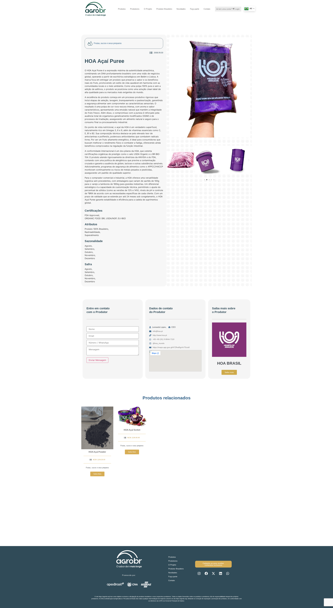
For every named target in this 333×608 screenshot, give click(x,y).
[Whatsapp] (227, 573)
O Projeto (148, 9)
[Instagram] (199, 573)
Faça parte (194, 9)
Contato (207, 9)
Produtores (134, 9)
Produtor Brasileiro (164, 9)
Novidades (181, 9)
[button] (169, 160)
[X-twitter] (213, 573)
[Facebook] (206, 573)
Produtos (122, 9)
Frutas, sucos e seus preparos (97, 468)
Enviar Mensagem (97, 360)
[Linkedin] (220, 573)
